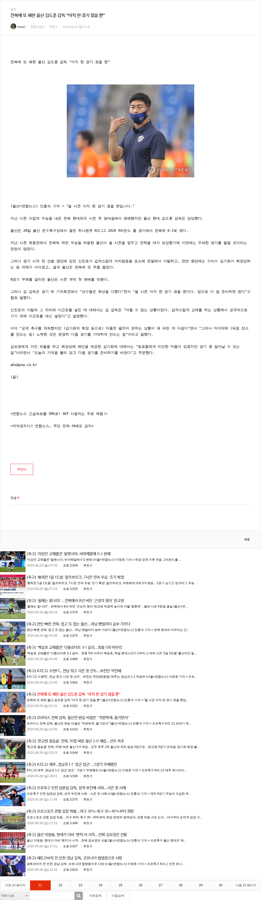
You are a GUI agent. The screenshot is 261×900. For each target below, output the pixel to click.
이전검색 (95, 895)
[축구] (31, 554)
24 (100, 885)
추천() (22, 469)
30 (221, 885)
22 (60, 885)
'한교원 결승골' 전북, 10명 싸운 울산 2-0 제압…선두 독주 (80, 741)
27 (160, 885)
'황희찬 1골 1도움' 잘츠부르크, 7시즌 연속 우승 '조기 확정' (81, 577)
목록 (247, 540)
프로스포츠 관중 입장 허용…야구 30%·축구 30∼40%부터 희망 (85, 811)
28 (180, 885)
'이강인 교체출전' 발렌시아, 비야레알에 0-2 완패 (73, 554)
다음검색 (118, 895)
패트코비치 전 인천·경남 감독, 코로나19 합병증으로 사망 (79, 858)
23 (80, 885)
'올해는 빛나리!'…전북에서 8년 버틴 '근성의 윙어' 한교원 (80, 601)
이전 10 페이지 (15, 885)
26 (140, 885)
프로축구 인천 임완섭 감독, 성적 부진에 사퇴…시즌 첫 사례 (81, 788)
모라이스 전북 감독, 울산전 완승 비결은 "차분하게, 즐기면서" (83, 718)
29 (201, 885)
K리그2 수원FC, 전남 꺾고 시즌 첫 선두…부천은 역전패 (79, 671)
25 (120, 885)
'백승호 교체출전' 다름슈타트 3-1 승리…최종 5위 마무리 (79, 647)
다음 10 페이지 (246, 885)
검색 (78, 896)
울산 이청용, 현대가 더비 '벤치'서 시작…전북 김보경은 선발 (82, 835)
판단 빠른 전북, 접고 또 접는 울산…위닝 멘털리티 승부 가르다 (83, 624)
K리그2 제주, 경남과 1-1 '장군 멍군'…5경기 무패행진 (77, 764)
